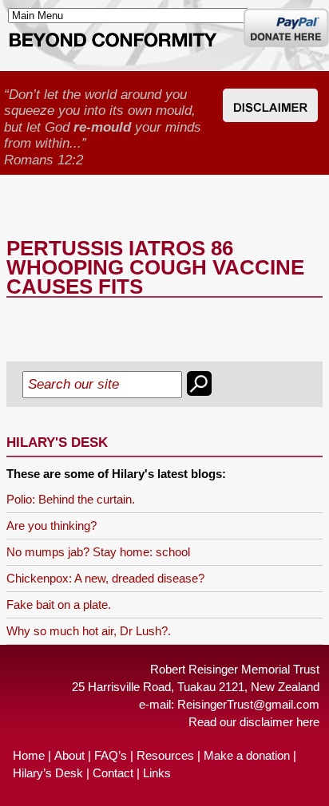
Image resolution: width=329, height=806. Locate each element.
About (69, 755)
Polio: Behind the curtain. (70, 499)
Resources (165, 755)
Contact (113, 773)
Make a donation (247, 755)
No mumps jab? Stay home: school (98, 552)
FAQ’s (110, 755)
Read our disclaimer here (253, 722)
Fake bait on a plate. (58, 604)
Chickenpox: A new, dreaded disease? (105, 578)
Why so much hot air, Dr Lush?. (88, 631)
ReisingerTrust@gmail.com (248, 704)
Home (29, 755)
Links (157, 773)
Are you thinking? (51, 525)
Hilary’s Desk (48, 773)
